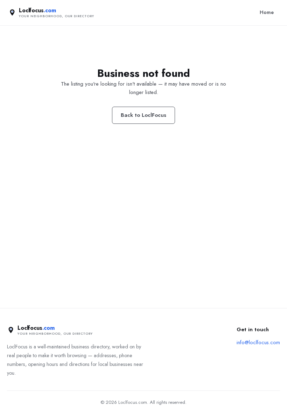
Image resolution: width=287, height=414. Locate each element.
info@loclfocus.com (258, 342)
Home (267, 12)
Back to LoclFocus (143, 115)
